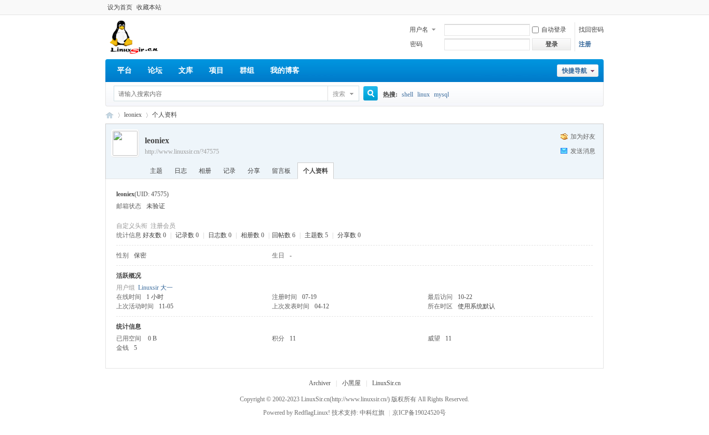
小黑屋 (351, 383)
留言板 (281, 170)
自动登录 (553, 29)
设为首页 (119, 7)
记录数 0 (187, 235)
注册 (585, 44)
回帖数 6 (283, 235)
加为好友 (582, 136)
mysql (441, 94)
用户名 (419, 29)
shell (407, 94)
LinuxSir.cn (386, 383)
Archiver (320, 383)
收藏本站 (149, 7)
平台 (124, 70)
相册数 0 (252, 235)
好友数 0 (154, 235)
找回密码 (591, 29)
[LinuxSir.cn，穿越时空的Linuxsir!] (134, 52)
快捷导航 (574, 70)
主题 (156, 170)
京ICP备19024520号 (419, 412)
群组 (247, 70)
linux (423, 94)
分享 (254, 170)
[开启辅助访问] (601, 7)
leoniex (133, 114)
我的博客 (284, 70)
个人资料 (315, 170)
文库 (186, 70)
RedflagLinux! (312, 412)
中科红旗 (372, 412)
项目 (216, 70)
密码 (416, 44)
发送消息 (582, 151)
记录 (229, 170)
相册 (205, 170)
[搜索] (367, 94)
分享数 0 (349, 235)
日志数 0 (219, 235)
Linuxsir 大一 (155, 287)
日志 (180, 170)
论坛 (155, 70)
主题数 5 (316, 235)
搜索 (339, 94)
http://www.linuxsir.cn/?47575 (182, 151)
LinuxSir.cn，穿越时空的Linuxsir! (109, 115)
